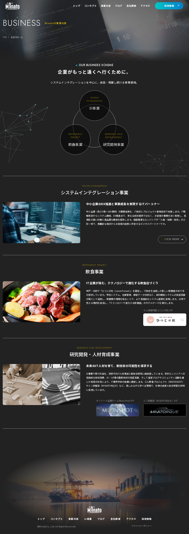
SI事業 (88, 518)
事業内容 (106, 5)
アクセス (145, 5)
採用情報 (169, 5)
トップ (76, 5)
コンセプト (90, 5)
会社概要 (131, 5)
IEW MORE (172, 239)
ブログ (118, 5)
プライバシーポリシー (141, 526)
